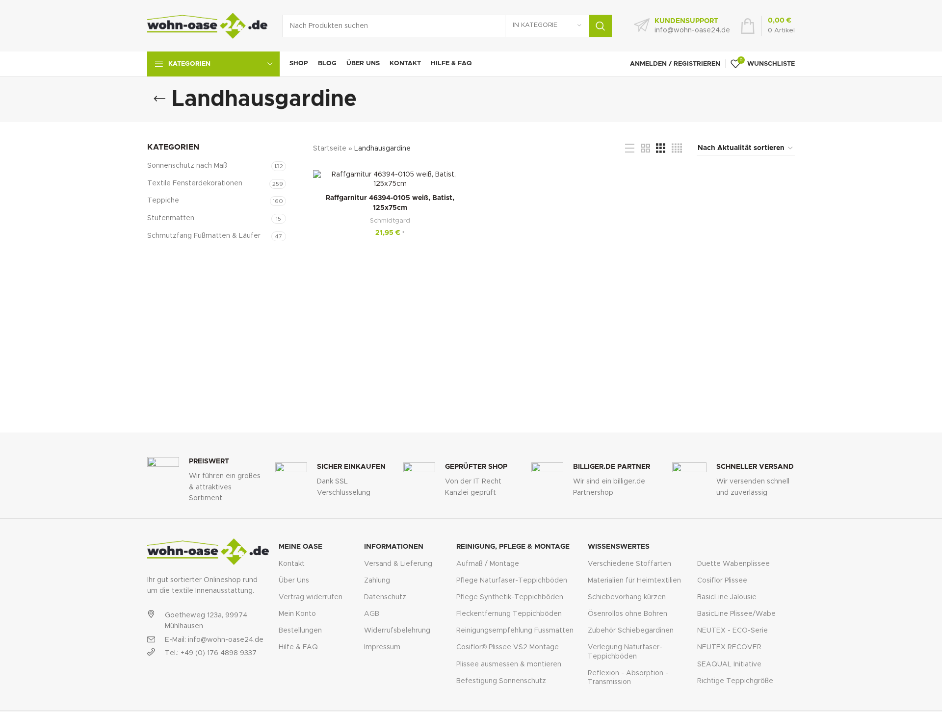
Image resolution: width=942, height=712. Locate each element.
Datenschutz (385, 597)
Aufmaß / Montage (487, 563)
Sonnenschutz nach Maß (187, 165)
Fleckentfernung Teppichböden (509, 613)
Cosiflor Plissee (722, 580)
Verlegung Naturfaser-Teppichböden (625, 652)
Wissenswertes (619, 546)
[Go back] (159, 99)
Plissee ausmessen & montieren (508, 664)
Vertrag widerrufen (310, 597)
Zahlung (377, 580)
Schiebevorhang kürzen (627, 597)
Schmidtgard (390, 220)
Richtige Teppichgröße (735, 681)
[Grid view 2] (645, 148)
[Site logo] (207, 25)
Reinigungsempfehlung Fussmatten (515, 630)
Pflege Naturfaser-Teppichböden (511, 580)
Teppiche (163, 200)
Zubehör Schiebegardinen (631, 630)
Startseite (329, 148)
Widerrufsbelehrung (397, 630)
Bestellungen (300, 630)
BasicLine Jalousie (727, 597)
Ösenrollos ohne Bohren (627, 613)
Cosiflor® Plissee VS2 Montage (507, 647)
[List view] (629, 148)
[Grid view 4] (677, 148)
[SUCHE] (600, 26)
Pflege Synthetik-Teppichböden (509, 597)
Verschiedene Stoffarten (629, 563)
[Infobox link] (682, 26)
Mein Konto (297, 613)
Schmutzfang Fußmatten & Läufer (204, 235)
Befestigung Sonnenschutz (501, 681)
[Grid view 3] (660, 148)
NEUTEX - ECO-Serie (732, 630)
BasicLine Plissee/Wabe (736, 613)
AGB (371, 613)
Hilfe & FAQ (298, 647)
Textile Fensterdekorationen (194, 183)
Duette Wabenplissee (733, 563)
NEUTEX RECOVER (729, 647)
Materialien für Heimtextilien (634, 580)
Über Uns (294, 580)
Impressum (382, 647)
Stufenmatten (170, 218)
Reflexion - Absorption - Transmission (628, 678)
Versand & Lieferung (398, 563)
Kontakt (292, 563)
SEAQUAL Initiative (729, 664)
